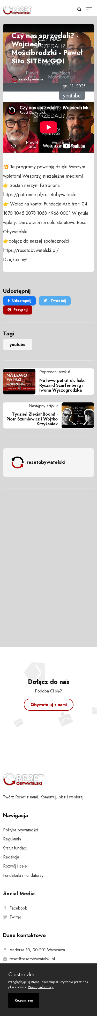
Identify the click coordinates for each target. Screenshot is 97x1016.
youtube (18, 345)
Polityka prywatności (20, 830)
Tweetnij (57, 300)
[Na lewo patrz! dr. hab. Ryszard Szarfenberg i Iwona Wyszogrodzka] (21, 381)
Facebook (18, 908)
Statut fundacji (15, 848)
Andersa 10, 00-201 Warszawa (37, 950)
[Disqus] (48, 561)
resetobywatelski (31, 79)
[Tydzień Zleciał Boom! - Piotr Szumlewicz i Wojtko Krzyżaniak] (76, 415)
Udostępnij (21, 300)
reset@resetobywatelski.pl (32, 959)
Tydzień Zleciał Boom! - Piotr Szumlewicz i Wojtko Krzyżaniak (32, 419)
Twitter (15, 917)
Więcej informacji (41, 987)
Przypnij (20, 309)
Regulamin (12, 839)
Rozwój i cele (15, 866)
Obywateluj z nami (49, 705)
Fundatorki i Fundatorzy (23, 875)
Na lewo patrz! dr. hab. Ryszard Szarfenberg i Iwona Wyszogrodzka (62, 385)
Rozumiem (23, 1000)
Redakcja (11, 857)
